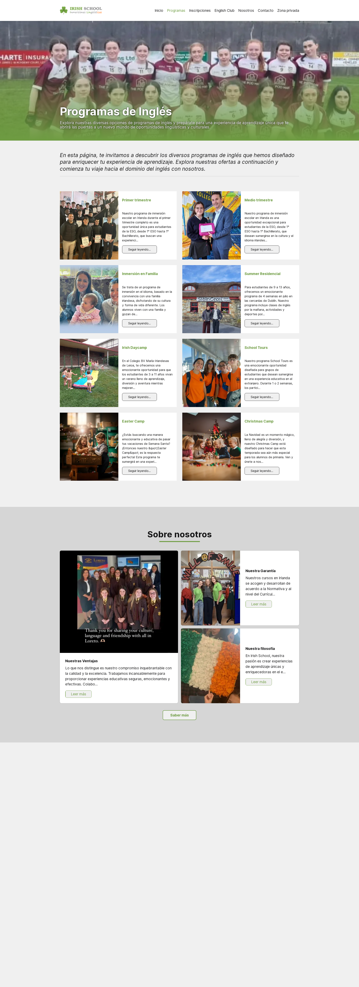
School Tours (256, 347)
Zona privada (288, 10)
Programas (176, 10)
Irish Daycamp (134, 347)
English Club (224, 10)
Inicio (159, 10)
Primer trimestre (136, 200)
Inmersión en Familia (140, 273)
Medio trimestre (259, 200)
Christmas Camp (259, 421)
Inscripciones (200, 10)
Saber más (179, 715)
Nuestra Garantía (261, 571)
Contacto (266, 10)
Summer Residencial (262, 273)
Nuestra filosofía (260, 648)
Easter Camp (133, 421)
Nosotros (246, 10)
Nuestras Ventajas (81, 661)
